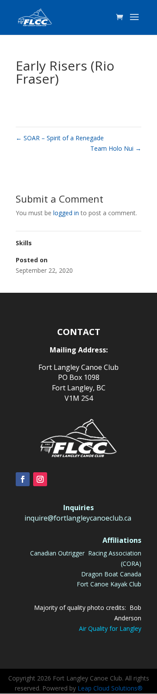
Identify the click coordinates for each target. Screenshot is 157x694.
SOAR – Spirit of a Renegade (60, 138)
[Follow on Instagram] (40, 479)
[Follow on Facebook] (23, 479)
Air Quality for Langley (110, 628)
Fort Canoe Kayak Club (109, 584)
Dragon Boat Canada (111, 574)
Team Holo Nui (115, 148)
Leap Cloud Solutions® (110, 688)
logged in (66, 213)
